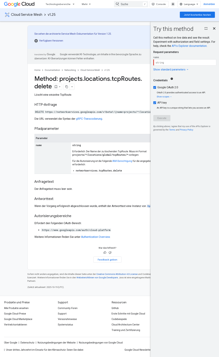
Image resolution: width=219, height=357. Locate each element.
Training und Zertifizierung (126, 330)
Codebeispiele (119, 319)
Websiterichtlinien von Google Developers (97, 277)
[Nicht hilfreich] (110, 252)
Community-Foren (68, 308)
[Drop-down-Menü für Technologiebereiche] (74, 4)
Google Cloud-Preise (15, 313)
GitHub (115, 308)
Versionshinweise (67, 319)
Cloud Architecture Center (126, 324)
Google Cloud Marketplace (18, 319)
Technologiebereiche (58, 4)
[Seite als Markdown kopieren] (67, 87)
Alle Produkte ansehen (16, 308)
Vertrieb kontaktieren (15, 324)
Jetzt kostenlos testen (197, 14)
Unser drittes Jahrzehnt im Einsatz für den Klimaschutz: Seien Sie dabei (44, 349)
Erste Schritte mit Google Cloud (128, 313)
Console (161, 4)
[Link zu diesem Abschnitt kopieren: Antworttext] (56, 199)
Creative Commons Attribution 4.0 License (117, 274)
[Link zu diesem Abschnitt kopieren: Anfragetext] (57, 182)
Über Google (10, 342)
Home (37, 70)
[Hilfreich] (104, 252)
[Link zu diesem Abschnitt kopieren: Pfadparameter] (62, 129)
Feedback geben (107, 259)
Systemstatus (65, 324)
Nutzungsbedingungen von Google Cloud (101, 342)
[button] (73, 41)
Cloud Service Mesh (26, 15)
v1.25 (51, 15)
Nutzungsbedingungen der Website (57, 342)
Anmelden (209, 4)
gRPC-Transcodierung (89, 118)
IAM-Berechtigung (122, 161)
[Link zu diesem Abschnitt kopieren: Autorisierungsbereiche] (74, 216)
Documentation (52, 70)
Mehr (85, 4)
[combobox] (131, 4)
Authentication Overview (95, 237)
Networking (70, 70)
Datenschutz (27, 342)
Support (62, 313)
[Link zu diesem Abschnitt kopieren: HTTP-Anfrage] (60, 105)
